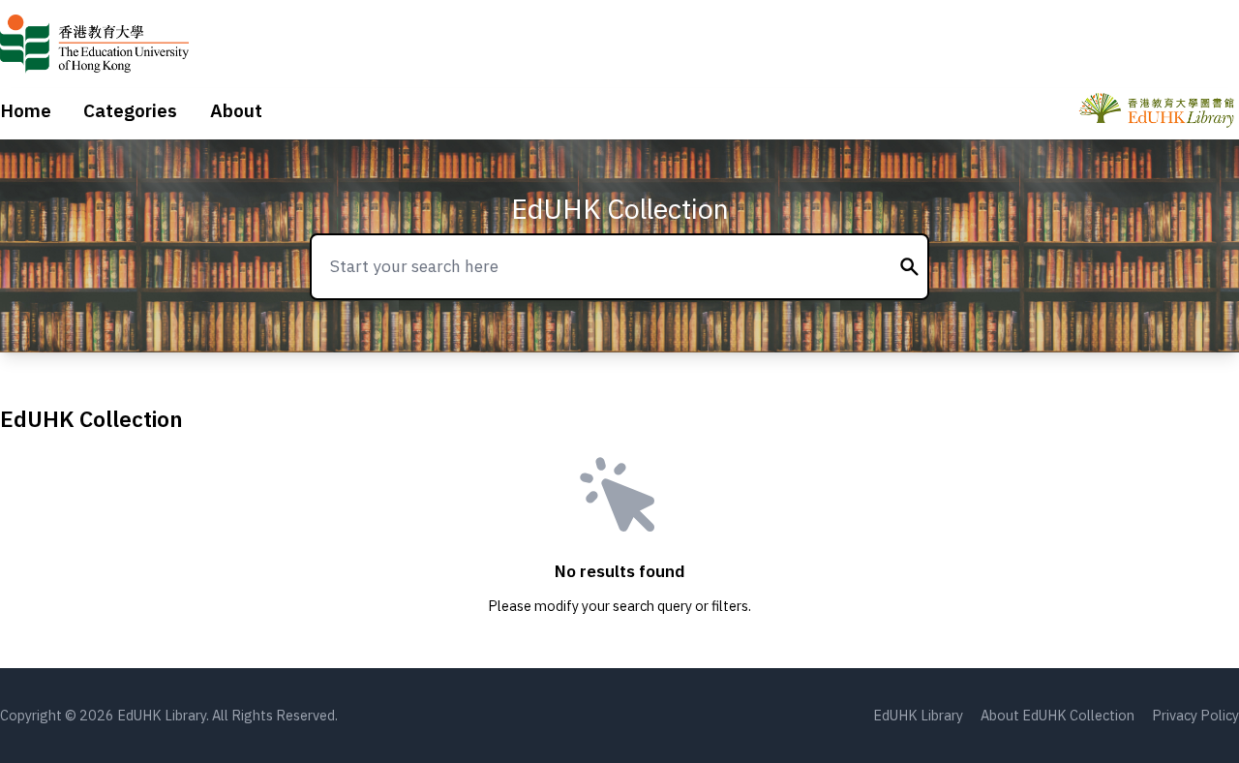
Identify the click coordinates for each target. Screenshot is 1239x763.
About (236, 110)
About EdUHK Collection (1057, 715)
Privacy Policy (1195, 715)
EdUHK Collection (620, 209)
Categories (130, 110)
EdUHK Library (918, 715)
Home (25, 110)
